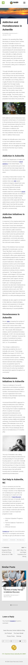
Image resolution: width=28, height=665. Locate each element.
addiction (5, 539)
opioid (23, 191)
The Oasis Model (18, 633)
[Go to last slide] (4, 587)
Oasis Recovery (16, 497)
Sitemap (18, 636)
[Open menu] (24, 2)
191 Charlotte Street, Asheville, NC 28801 (14, 654)
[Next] (23, 587)
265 (15, 181)
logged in (13, 621)
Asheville (12, 539)
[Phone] (3, 2)
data (8, 321)
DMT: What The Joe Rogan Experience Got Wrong (21, 552)
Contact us (5, 531)
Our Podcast (8, 633)
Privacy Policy (11, 636)
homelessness (20, 539)
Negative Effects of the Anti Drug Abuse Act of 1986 (7, 551)
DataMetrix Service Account (10, 33)
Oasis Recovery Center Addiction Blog (14, 630)
